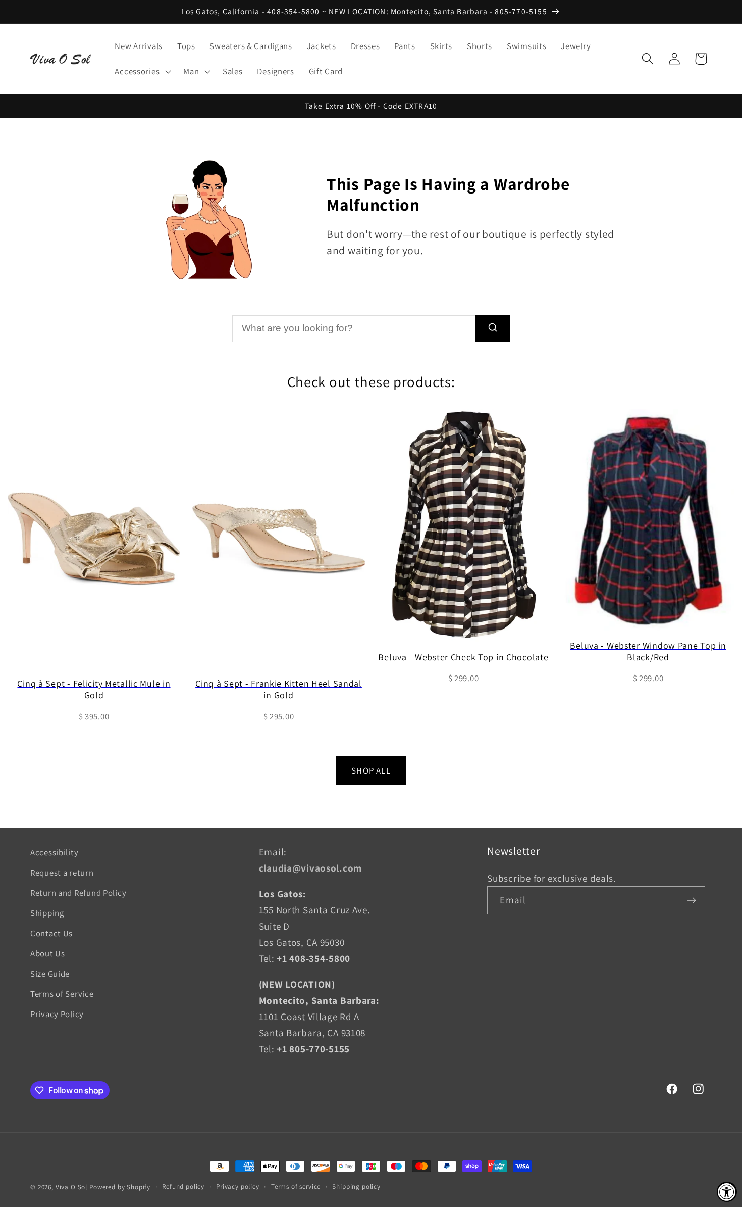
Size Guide (50, 973)
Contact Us (51, 933)
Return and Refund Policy (78, 892)
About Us (47, 953)
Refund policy (183, 1186)
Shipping (47, 913)
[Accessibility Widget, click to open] (727, 1192)
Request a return (62, 872)
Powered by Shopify (119, 1187)
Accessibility (54, 852)
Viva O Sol (71, 1187)
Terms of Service (62, 993)
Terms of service (296, 1186)
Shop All (371, 770)
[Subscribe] (691, 900)
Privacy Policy (57, 1014)
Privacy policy (237, 1186)
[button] (142, 71)
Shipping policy (356, 1186)
